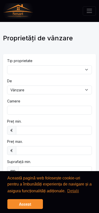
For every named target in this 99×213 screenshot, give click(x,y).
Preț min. (14, 121)
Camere (13, 101)
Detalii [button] (73, 191)
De (9, 81)
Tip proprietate (19, 61)
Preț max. (15, 141)
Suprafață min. (19, 161)
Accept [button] (25, 204)
